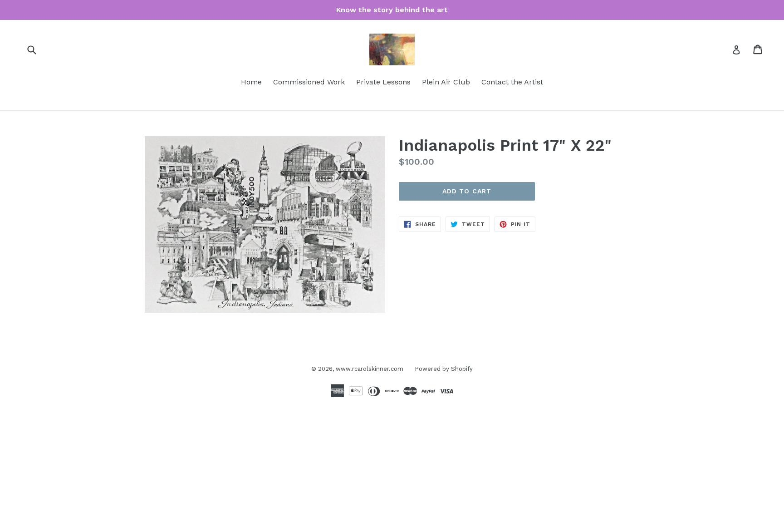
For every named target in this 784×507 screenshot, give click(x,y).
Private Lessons (383, 82)
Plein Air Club (446, 82)
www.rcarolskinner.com (369, 368)
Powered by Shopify (444, 368)
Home (251, 82)
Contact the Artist (512, 82)
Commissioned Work (309, 82)
